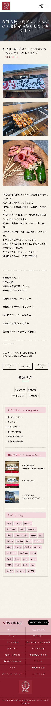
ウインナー (20, 571)
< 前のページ (9, 366)
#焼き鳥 (32, 389)
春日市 (28, 541)
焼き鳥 (9, 559)
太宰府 (22, 529)
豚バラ (25, 559)
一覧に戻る (25, 366)
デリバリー (7, 353)
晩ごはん (27, 523)
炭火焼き (10, 571)
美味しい (37, 547)
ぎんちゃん (24, 553)
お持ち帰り (32, 529)
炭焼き (9, 535)
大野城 (33, 553)
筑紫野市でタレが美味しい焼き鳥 (19, 331)
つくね (17, 565)
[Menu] (47, 6)
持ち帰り (27, 547)
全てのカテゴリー (15, 417)
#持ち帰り (34, 395)
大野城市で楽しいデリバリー (17, 298)
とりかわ (18, 523)
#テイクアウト (19, 395)
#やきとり (20, 389)
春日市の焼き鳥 (30, 353)
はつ (32, 565)
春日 (40, 535)
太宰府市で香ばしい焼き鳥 (16, 323)
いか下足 (31, 571)
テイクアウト (18, 353)
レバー (33, 559)
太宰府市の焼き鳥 (10, 356)
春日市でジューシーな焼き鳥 (17, 315)
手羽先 (9, 565)
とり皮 (9, 523)
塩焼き (9, 547)
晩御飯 (33, 535)
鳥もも (17, 559)
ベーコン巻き (11, 529)
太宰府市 (19, 541)
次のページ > (41, 366)
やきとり (10, 541)
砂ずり (25, 565)
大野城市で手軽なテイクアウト (18, 306)
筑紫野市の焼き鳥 (25, 356)
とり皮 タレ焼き (21, 535)
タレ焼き (18, 547)
